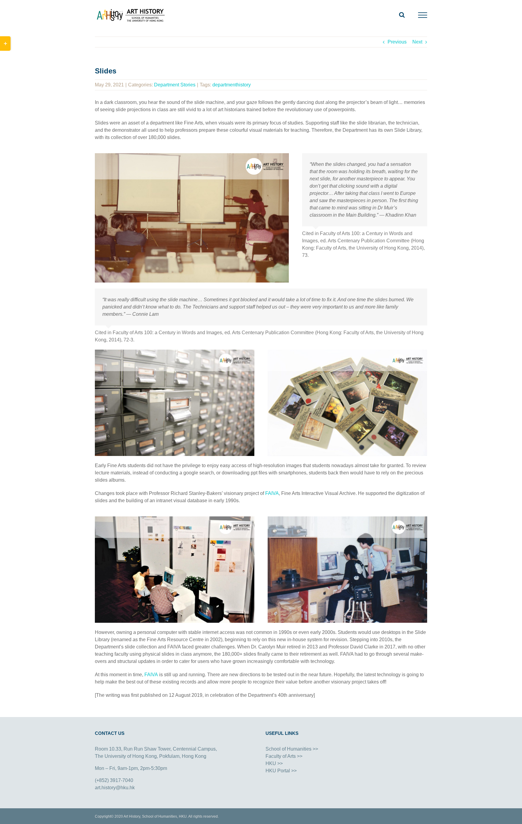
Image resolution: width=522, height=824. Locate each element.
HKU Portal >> (281, 770)
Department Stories (174, 84)
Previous (397, 41)
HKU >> (274, 763)
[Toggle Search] (402, 15)
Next (417, 41)
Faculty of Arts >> (284, 756)
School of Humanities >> (292, 748)
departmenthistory (231, 84)
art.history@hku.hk (115, 787)
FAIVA (272, 493)
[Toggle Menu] (422, 15)
